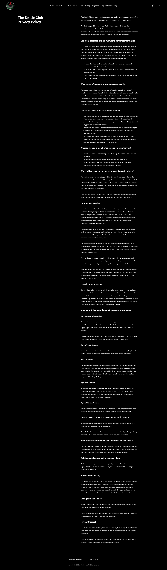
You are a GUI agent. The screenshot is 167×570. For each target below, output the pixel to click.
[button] (59, 5)
